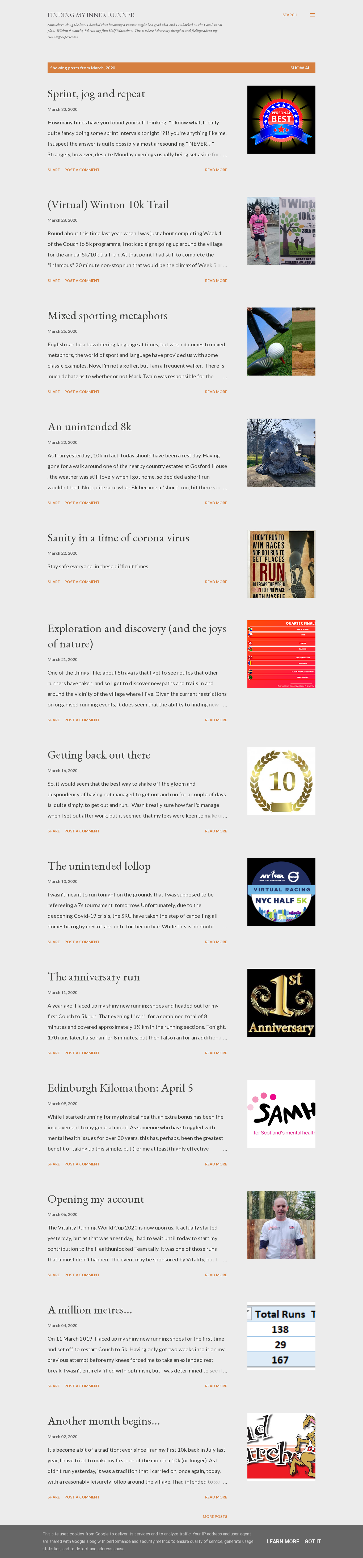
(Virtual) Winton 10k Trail (108, 204)
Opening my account (96, 1198)
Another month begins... (104, 1420)
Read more (216, 169)
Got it (313, 1541)
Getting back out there (99, 754)
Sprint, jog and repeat (96, 93)
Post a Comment (82, 169)
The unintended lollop (99, 865)
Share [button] (54, 169)
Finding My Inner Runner (91, 15)
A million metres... (90, 1309)
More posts (215, 1516)
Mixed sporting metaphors (107, 315)
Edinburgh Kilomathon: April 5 (120, 1087)
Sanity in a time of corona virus (118, 537)
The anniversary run (94, 976)
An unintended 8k (90, 426)
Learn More (283, 1541)
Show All (301, 67)
